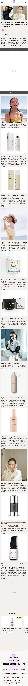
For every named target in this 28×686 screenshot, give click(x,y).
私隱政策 (15, 667)
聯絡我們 (20, 667)
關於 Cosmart (5, 667)
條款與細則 (11, 667)
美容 (3, 29)
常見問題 (24, 667)
